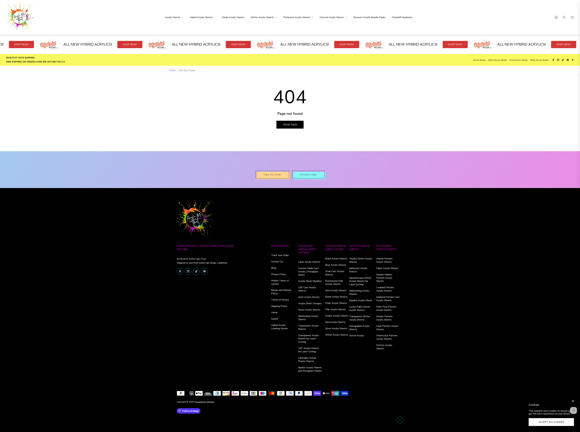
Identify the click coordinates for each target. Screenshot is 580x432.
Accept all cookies (551, 422)
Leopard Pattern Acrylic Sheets (385, 289)
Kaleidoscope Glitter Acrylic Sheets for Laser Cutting (360, 281)
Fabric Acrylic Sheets (387, 268)
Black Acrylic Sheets (336, 258)
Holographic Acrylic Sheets (359, 327)
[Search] (564, 17)
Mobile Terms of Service (280, 282)
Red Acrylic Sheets (335, 322)
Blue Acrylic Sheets (335, 265)
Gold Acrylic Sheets (335, 290)
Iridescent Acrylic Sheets (358, 270)
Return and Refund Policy (281, 292)
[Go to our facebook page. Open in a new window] (553, 60)
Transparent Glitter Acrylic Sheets (359, 318)
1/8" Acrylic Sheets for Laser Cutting (308, 350)
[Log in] (556, 17)
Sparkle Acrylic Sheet (360, 300)
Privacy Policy (278, 274)
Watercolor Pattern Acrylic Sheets (386, 337)
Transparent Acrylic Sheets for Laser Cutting (308, 339)
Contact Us (277, 261)
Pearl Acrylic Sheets (336, 303)
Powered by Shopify (204, 401)
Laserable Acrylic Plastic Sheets (307, 359)
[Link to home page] (195, 219)
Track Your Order (280, 255)
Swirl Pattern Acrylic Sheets (387, 327)
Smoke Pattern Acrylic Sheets (384, 318)
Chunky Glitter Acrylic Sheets (360, 260)
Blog (273, 268)
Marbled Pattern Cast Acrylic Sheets (388, 298)
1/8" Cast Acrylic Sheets (307, 289)
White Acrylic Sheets (336, 334)
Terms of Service (280, 299)
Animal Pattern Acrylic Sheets (384, 260)
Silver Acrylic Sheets (336, 328)
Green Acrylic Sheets (336, 296)
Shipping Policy (279, 306)
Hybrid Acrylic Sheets (497, 60)
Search (274, 318)
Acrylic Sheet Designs (310, 303)
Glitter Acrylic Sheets (539, 60)
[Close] (573, 401)
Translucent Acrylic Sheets (308, 327)
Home (172, 70)
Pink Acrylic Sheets (335, 309)
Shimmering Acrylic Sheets (308, 317)
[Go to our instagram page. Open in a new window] (558, 60)
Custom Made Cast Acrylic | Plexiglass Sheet (308, 272)
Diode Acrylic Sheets (518, 60)
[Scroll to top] (400, 420)
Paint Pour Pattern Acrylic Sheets (386, 308)
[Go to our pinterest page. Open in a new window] (567, 60)
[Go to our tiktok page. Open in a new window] (563, 60)
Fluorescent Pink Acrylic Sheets (334, 282)
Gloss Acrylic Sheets (309, 309)
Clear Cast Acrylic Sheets (334, 273)
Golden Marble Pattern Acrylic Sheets (384, 278)
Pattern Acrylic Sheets (384, 347)
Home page (290, 124)
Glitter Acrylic (356, 335)
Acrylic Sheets (479, 60)
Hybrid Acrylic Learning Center (279, 327)
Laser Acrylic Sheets (309, 262)
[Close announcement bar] (572, 60)
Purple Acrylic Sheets (336, 315)
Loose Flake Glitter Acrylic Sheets (359, 308)
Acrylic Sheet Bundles (310, 281)
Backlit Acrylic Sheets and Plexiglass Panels (310, 369)
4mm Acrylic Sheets (309, 297)
